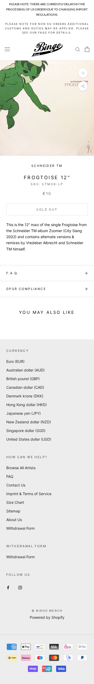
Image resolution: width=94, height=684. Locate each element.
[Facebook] (8, 587)
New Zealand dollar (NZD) (28, 422)
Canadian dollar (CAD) (25, 387)
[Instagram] (20, 587)
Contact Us (15, 485)
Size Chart (15, 502)
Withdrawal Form (20, 528)
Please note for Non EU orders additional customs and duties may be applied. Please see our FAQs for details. (47, 28)
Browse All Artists (21, 468)
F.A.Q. (12, 273)
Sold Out (46, 209)
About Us (14, 519)
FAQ (9, 476)
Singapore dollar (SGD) (25, 430)
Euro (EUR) (15, 361)
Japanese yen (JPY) (23, 413)
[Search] (77, 49)
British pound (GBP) (23, 378)
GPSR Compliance (26, 289)
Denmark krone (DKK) (24, 396)
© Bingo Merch (47, 610)
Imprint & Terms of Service (28, 493)
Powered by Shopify (47, 617)
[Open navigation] (7, 49)
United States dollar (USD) (28, 439)
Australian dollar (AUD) (25, 370)
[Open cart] (87, 49)
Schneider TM (47, 166)
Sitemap (13, 511)
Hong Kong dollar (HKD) (26, 404)
